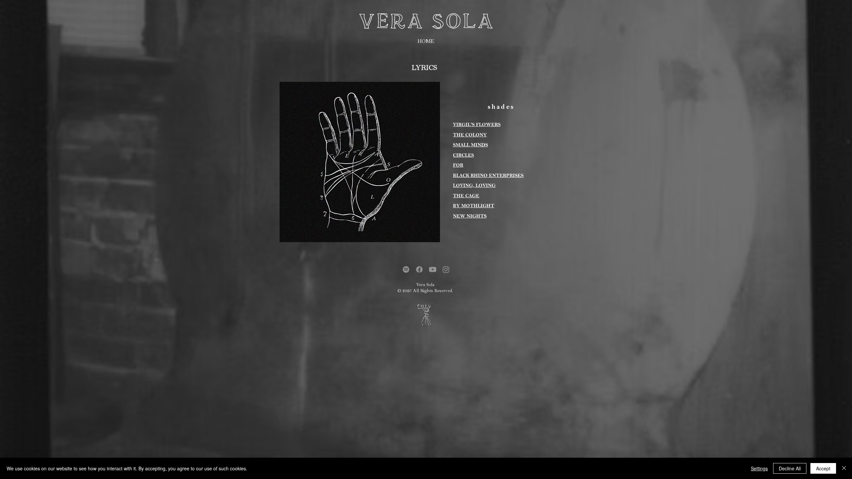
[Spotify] (406, 269)
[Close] (844, 468)
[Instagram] (446, 269)
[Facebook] (419, 269)
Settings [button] (759, 468)
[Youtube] (432, 269)
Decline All (790, 468)
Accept (823, 468)
